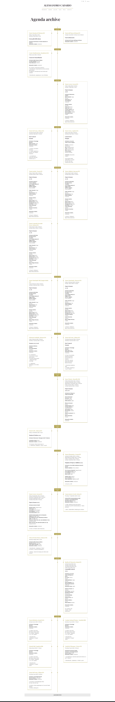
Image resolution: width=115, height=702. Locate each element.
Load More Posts (57, 695)
